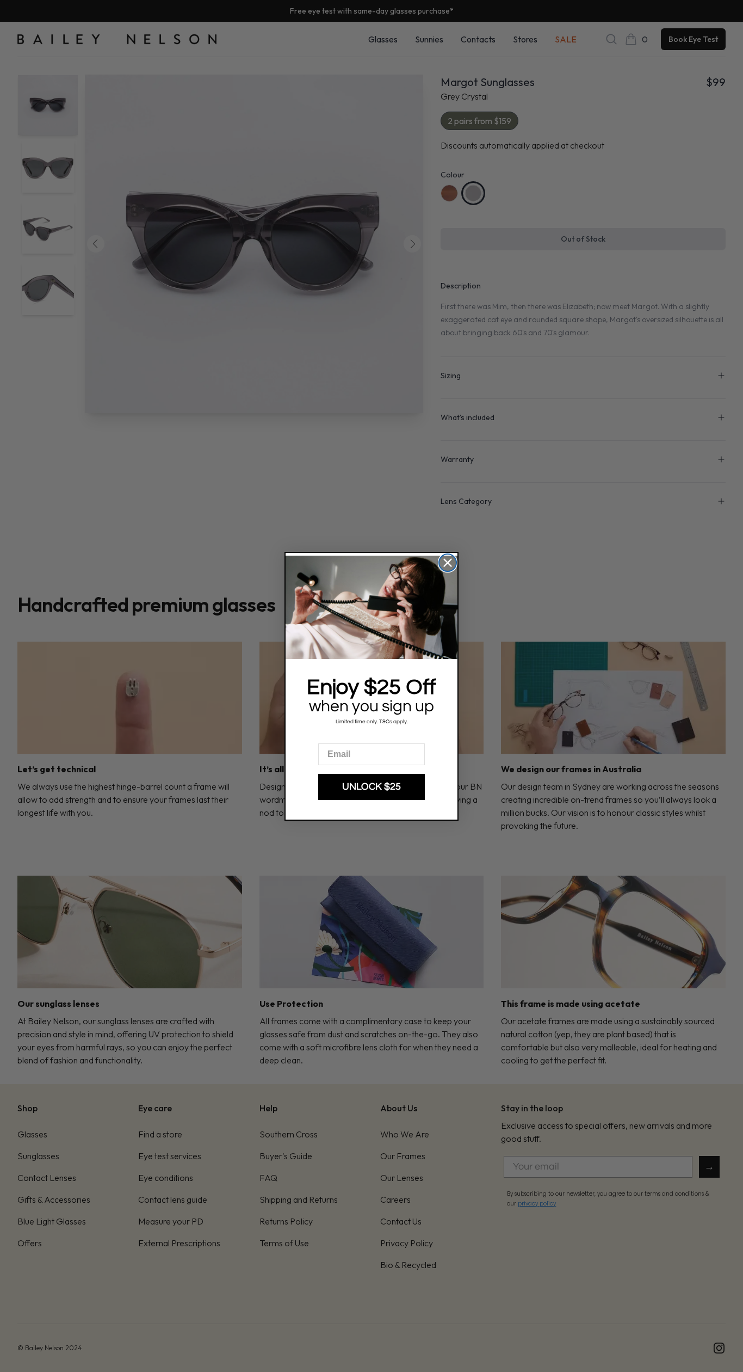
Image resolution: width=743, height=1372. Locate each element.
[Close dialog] (447, 562)
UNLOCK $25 (371, 787)
